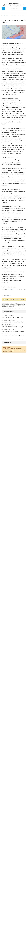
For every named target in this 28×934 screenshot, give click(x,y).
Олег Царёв (10, 289)
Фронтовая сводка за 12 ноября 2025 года (12, 317)
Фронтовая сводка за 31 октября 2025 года (13, 331)
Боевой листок (5, 15)
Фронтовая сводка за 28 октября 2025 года (13, 322)
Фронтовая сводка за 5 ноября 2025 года (12, 326)
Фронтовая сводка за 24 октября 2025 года (13, 335)
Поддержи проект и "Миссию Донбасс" (14, 299)
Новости (12, 15)
